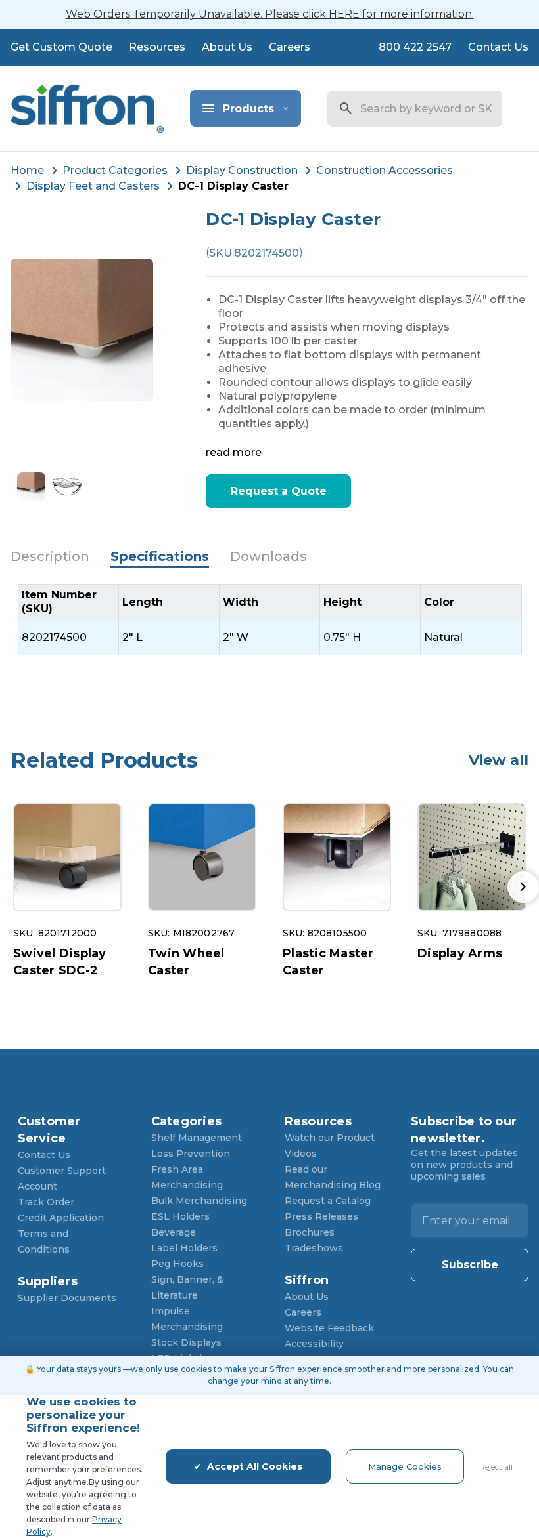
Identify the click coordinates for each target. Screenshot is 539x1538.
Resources (157, 47)
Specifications (159, 556)
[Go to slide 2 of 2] (523, 887)
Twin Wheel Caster (186, 962)
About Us (227, 47)
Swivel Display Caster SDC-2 (59, 962)
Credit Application (61, 1218)
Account (37, 1186)
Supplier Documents (67, 1298)
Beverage (173, 1232)
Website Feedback (329, 1328)
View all (498, 760)
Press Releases (321, 1216)
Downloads (268, 556)
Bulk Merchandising (199, 1201)
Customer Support (62, 1170)
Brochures (310, 1232)
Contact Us (498, 47)
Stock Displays (186, 1342)
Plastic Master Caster (328, 962)
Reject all (496, 1467)
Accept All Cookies (254, 1466)
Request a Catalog (328, 1201)
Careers (289, 47)
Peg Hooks (177, 1264)
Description (50, 556)
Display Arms (459, 953)
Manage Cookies (405, 1466)
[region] (270, 619)
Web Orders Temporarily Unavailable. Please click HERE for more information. (270, 14)
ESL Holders (180, 1216)
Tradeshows (314, 1248)
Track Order (46, 1202)
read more (234, 452)
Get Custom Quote (61, 47)
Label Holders (184, 1248)
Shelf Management (196, 1138)
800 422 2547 (415, 47)
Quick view (68, 857)
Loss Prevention (190, 1153)
